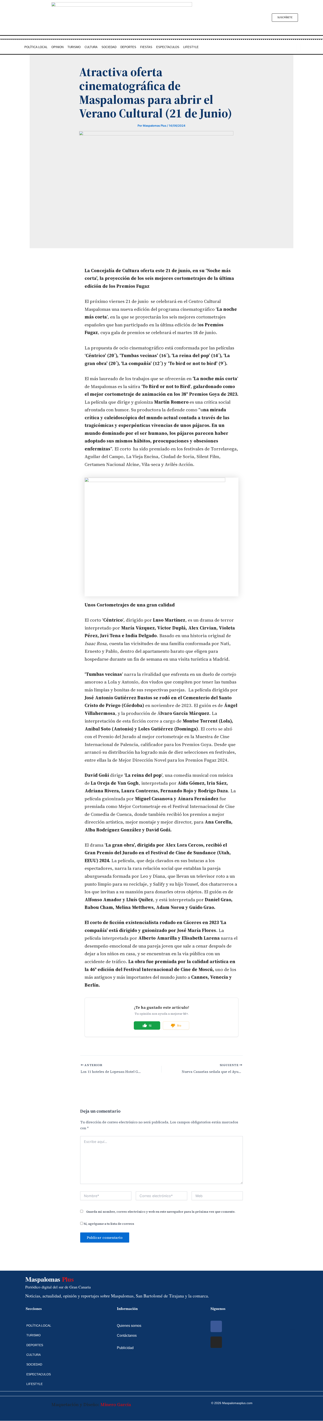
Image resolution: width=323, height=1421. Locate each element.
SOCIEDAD (109, 47)
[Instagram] (216, 1342)
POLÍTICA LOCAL (35, 47)
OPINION (57, 47)
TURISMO (74, 47)
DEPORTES (128, 47)
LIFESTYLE (191, 47)
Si (150, 1025)
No (179, 1025)
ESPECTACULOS (167, 47)
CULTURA (91, 47)
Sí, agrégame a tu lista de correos (108, 1223)
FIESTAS (146, 47)
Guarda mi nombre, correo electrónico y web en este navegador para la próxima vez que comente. (160, 1211)
